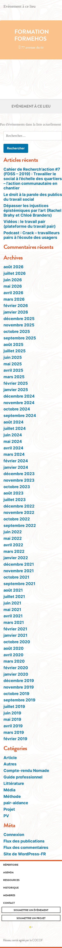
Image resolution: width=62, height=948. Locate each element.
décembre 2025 (18, 318)
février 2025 (15, 383)
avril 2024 (13, 448)
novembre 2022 (18, 512)
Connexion (13, 834)
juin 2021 (12, 603)
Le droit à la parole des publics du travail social (32, 197)
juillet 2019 (14, 706)
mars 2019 (13, 732)
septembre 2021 (19, 583)
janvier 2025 (15, 389)
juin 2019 (12, 713)
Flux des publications (24, 841)
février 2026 (15, 305)
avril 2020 (13, 654)
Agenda (8, 872)
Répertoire (10, 865)
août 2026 (13, 266)
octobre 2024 (16, 409)
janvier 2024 (15, 467)
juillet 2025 (14, 350)
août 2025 (13, 344)
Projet (9, 809)
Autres (10, 764)
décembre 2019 (18, 680)
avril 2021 (13, 616)
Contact (9, 903)
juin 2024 (12, 435)
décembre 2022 (18, 506)
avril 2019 (13, 725)
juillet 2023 (14, 499)
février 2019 (15, 738)
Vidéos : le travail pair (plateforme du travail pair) (29, 224)
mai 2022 (12, 538)
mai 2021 (12, 609)
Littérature (13, 783)
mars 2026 (13, 299)
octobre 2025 (16, 331)
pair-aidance (15, 802)
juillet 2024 (14, 428)
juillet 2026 (14, 273)
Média (9, 790)
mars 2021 (13, 622)
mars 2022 (13, 551)
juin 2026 (12, 279)
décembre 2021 (18, 564)
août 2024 (13, 422)
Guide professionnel (22, 777)
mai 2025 (12, 363)
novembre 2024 (18, 402)
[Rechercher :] (32, 135)
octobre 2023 (16, 486)
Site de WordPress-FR (24, 854)
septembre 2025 (19, 338)
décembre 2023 (18, 473)
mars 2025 (13, 376)
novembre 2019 (18, 687)
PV (6, 815)
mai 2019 (12, 719)
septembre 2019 (19, 700)
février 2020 (15, 667)
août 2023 (13, 493)
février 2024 (15, 460)
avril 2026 (13, 292)
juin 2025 (12, 357)
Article (10, 757)
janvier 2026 (15, 312)
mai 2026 (12, 286)
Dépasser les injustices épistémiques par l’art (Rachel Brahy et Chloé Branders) (32, 210)
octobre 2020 (16, 641)
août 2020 (13, 648)
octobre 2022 (16, 519)
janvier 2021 (15, 635)
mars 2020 (14, 661)
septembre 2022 (19, 525)
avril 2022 (13, 544)
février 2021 (15, 629)
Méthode (12, 796)
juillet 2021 (14, 596)
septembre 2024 (19, 415)
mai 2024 (12, 441)
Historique (11, 888)
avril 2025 (13, 370)
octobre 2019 (16, 693)
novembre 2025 (18, 325)
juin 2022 (12, 531)
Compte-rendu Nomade (26, 770)
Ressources (11, 880)
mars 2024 (14, 454)
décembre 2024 (19, 396)
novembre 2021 (18, 570)
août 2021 (13, 590)
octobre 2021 (16, 577)
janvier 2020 (15, 674)
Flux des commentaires (25, 847)
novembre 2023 (18, 480)
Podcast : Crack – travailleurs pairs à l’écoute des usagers (31, 235)
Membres (9, 895)
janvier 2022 (15, 557)
